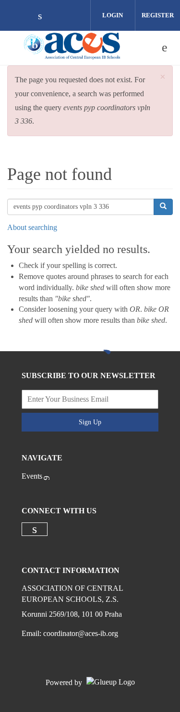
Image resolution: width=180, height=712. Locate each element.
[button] (163, 77)
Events (32, 476)
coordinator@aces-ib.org (80, 633)
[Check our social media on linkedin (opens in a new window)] (45, 17)
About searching (32, 227)
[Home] (73, 47)
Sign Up (90, 422)
